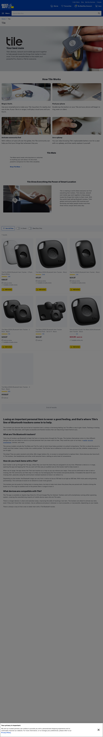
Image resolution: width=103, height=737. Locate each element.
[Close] (98, 730)
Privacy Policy (6, 732)
